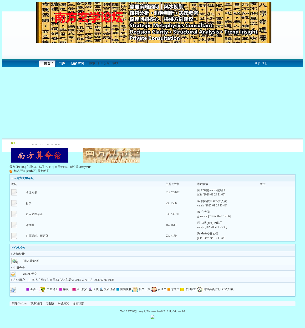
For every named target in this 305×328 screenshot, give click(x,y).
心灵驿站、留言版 (37, 235)
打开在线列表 (225, 289)
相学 (28, 203)
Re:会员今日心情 (207, 233)
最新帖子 (43, 171)
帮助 (115, 63)
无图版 (50, 303)
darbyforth (85, 167)
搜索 (92, 63)
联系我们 (36, 303)
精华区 (31, 171)
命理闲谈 (31, 192)
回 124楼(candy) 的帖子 (211, 190)
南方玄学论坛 (25, 178)
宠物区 (30, 225)
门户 (61, 63)
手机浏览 (63, 303)
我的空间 (77, 63)
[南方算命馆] (31, 260)
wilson (26, 274)
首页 (47, 63)
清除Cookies (19, 303)
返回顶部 (78, 303)
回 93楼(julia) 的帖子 (210, 223)
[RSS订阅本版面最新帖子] (11, 171)
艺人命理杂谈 (34, 214)
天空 (34, 274)
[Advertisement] (152, 102)
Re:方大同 (203, 212)
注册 (264, 63)
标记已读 (19, 171)
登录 (257, 63)
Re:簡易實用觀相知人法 (212, 201)
